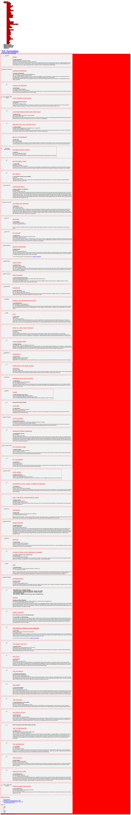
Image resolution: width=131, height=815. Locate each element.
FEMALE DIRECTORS (9, 45)
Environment (10, 16)
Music (8, 28)
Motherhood (9, 27)
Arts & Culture (10, 6)
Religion (9, 33)
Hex (14, 314)
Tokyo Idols (17, 758)
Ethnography (10, 17)
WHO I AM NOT (7, 799)
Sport (8, 41)
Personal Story (10, 29)
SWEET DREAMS (18, 612)
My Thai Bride (18, 459)
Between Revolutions (21, 150)
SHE (14, 565)
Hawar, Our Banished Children (24, 300)
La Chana (16, 406)
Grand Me (16, 288)
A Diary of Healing (20, 85)
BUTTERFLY (17, 174)
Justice (8, 25)
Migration (9, 26)
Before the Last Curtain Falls (24, 124)
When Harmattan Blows (22, 786)
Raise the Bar (18, 523)
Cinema (8, 8)
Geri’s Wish (17, 262)
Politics (8, 31)
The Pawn (16, 685)
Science (8, 36)
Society (8, 40)
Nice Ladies (17, 472)
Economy (9, 12)
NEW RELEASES (8, 44)
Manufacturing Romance (22, 431)
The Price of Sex (19, 712)
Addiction (9, 3)
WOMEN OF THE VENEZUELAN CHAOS (12, 800)
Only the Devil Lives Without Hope (26, 497)
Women (8, 42)
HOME (8, 53)
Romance (9, 34)
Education (9, 14)
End (4, 812)
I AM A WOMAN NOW (19, 341)
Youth (8, 43)
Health (8, 19)
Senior (8, 35)
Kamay (15, 392)
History (8, 20)
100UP (15, 57)
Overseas (16, 510)
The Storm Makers (20, 728)
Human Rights (10, 23)
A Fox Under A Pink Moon (22, 98)
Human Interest (10, 21)
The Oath (16, 656)
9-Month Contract (20, 71)
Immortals (17, 354)
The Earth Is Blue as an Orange (26, 628)
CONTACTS (6, 48)
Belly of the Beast (20, 137)
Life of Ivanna (18, 418)
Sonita (15, 597)
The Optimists (18, 671)
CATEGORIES (7, 2)
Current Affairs (10, 10)
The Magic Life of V (20, 644)
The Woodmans (18, 744)
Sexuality (9, 37)
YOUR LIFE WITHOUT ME (9, 802)
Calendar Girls (19, 186)
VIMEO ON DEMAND (36, 256)
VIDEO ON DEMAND (8, 46)
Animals (9, 4)
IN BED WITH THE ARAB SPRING (23, 366)
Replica (15, 539)
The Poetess (17, 700)
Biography (9, 7)
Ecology (9, 11)
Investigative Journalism (12, 24)
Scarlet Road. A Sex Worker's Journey (27, 552)
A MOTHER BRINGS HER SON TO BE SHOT (27, 112)
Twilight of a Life (19, 771)
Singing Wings (18, 578)
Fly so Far (16, 233)
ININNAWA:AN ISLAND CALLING (23, 378)
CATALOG (6, 1)
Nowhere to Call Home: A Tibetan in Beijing (29, 484)
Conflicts (9, 9)
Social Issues (10, 39)
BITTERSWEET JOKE (19, 161)
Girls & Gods (17, 275)
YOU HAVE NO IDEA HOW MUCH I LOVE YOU (13, 801)
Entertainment (10, 15)
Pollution (9, 32)
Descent (16, 219)
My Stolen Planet (19, 447)
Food (8, 18)
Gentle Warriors (19, 247)
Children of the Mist (21, 203)
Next (5, 810)
